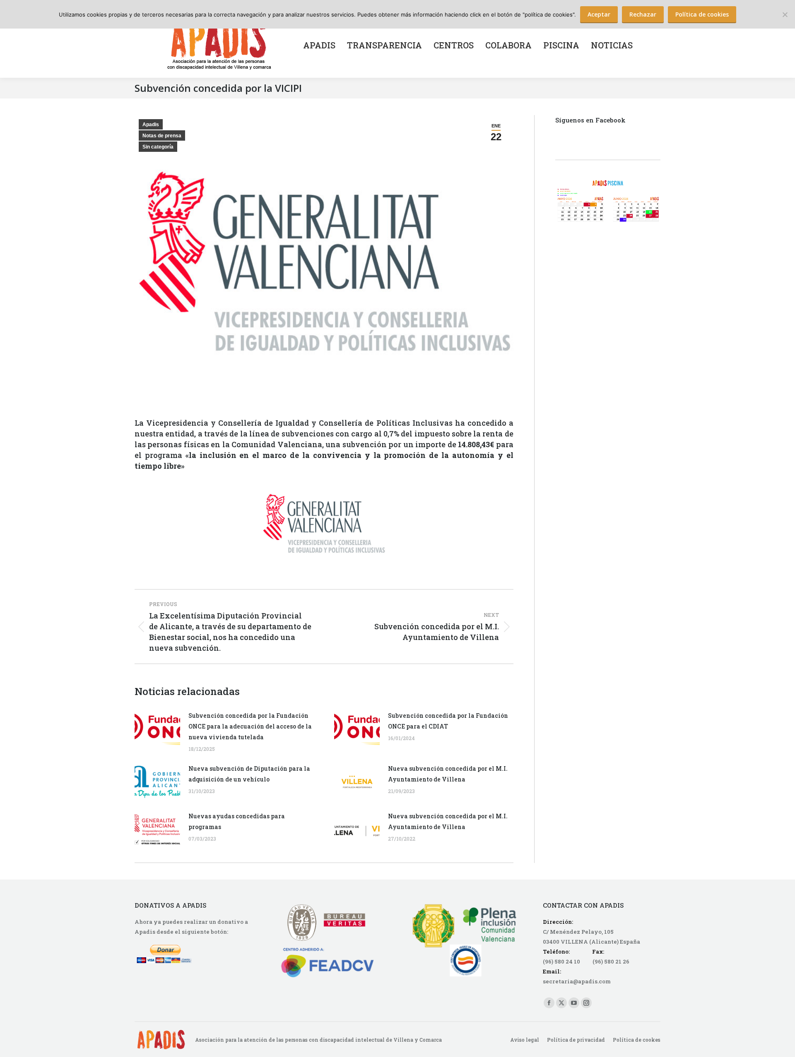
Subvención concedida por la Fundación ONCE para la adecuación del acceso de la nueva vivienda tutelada (250, 726)
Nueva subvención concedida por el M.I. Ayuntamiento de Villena (448, 774)
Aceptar (599, 14)
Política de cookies (702, 14)
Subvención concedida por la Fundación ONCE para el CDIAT (448, 721)
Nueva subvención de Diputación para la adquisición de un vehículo (249, 774)
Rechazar (642, 14)
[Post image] (157, 728)
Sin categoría (157, 147)
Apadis (150, 124)
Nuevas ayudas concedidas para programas (236, 821)
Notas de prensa (161, 136)
